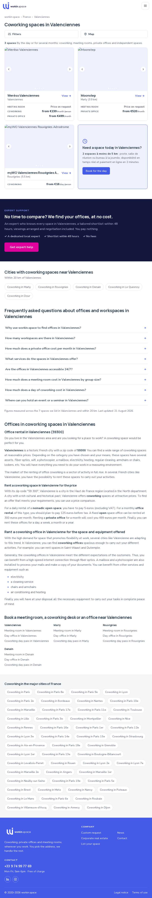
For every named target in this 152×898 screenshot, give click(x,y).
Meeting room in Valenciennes (22, 630)
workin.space (12, 17)
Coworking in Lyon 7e (130, 763)
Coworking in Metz (49, 790)
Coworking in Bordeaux (55, 701)
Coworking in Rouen (63, 763)
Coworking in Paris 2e (20, 701)
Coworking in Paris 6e (55, 798)
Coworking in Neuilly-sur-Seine (26, 781)
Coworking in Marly (19, 287)
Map (91, 34)
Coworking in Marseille (21, 710)
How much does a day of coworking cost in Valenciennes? (76, 390)
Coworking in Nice (119, 718)
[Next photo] (69, 69)
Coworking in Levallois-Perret (25, 763)
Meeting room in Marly (67, 630)
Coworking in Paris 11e (92, 710)
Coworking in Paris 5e (101, 781)
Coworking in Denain (88, 287)
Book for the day (96, 171)
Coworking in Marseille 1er (95, 772)
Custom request (91, 833)
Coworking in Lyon (116, 692)
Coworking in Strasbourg (127, 736)
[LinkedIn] (7, 879)
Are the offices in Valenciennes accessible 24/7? (76, 369)
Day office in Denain (16, 659)
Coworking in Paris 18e (66, 745)
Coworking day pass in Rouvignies (124, 641)
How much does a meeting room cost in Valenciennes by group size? (76, 379)
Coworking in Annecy (67, 807)
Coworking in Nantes (90, 701)
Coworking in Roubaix (88, 798)
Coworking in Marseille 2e (23, 772)
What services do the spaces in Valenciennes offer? (76, 359)
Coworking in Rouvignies (53, 287)
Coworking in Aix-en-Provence (26, 745)
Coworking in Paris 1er (89, 727)
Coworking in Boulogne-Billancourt (99, 754)
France (27, 17)
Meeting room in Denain (19, 654)
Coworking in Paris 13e (56, 754)
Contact (122, 838)
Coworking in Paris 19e (66, 781)
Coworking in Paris (18, 692)
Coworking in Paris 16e (54, 727)
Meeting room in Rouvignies (120, 630)
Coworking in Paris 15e (91, 736)
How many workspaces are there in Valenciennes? (76, 338)
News (120, 833)
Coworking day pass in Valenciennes (26, 641)
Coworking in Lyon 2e (96, 763)
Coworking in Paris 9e (84, 692)
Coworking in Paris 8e (50, 692)
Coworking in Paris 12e (125, 727)
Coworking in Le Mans (20, 798)
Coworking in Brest (19, 790)
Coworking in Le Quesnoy (124, 287)
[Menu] (145, 5)
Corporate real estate (94, 838)
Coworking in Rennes (20, 727)
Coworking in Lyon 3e (20, 736)
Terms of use (140, 892)
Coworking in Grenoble (102, 745)
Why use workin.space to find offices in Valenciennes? (76, 328)
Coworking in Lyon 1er (21, 754)
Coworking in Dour (18, 296)
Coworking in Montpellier (85, 718)
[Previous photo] (8, 69)
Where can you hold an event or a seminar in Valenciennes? (76, 400)
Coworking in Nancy (80, 790)
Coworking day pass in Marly (71, 641)
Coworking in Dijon (98, 807)
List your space (90, 844)
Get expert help (21, 247)
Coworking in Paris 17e (56, 710)
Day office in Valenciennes (20, 636)
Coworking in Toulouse (127, 710)
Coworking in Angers (59, 772)
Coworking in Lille (18, 718)
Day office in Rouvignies (117, 636)
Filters (16, 34)
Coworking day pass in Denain (23, 665)
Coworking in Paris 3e (49, 718)
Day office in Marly (65, 636)
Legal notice (121, 892)
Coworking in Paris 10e (124, 701)
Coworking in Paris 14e (55, 736)
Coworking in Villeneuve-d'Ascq (26, 807)
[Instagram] (15, 879)
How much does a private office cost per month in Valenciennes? (76, 348)
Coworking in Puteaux (113, 790)
